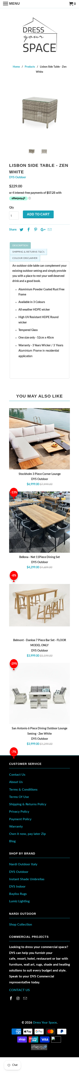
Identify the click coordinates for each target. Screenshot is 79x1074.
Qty (11, 207)
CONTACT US (19, 990)
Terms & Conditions (23, 789)
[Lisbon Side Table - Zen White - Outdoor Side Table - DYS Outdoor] (39, 113)
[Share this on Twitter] (21, 230)
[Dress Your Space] (39, 33)
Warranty (16, 826)
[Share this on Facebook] (28, 230)
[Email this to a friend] (49, 230)
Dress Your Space (45, 1022)
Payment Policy (20, 819)
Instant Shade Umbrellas (26, 879)
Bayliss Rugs (18, 894)
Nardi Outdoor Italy (23, 864)
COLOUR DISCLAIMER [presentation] (24, 258)
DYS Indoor (17, 886)
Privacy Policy (19, 811)
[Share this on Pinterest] (35, 230)
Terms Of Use (19, 797)
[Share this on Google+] (42, 230)
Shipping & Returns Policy (27, 804)
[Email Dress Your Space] (25, 998)
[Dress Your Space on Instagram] (18, 998)
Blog (12, 841)
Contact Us (17, 774)
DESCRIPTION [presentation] (20, 245)
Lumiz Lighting (19, 901)
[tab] (39, 245)
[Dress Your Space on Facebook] (11, 998)
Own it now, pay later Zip (27, 834)
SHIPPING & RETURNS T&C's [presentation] (28, 252)
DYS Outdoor (17, 177)
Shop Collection (20, 924)
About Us (16, 782)
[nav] (11, 4)
